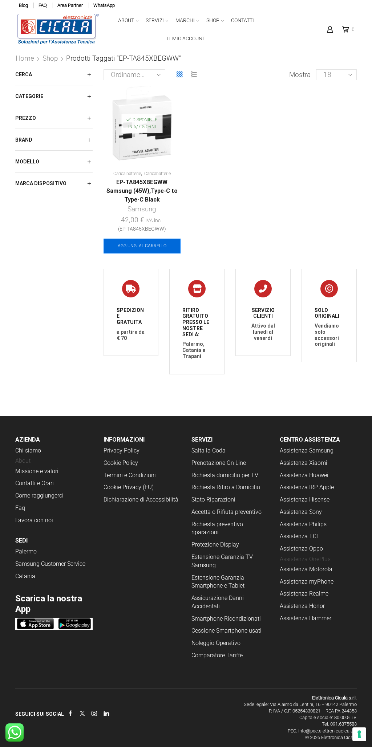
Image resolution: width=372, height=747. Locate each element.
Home (25, 58)
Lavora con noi (34, 520)
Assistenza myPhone (306, 581)
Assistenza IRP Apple (307, 487)
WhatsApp (104, 5)
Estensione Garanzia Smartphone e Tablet (217, 581)
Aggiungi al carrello (142, 245)
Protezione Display (215, 544)
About (126, 20)
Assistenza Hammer (305, 618)
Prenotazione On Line (219, 462)
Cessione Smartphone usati (226, 630)
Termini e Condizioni (130, 475)
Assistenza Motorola (306, 569)
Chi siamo (28, 450)
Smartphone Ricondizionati (226, 618)
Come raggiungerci (39, 495)
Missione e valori (36, 471)
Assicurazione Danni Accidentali (217, 602)
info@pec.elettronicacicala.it (327, 731)
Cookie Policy (121, 462)
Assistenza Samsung (306, 450)
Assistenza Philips (303, 524)
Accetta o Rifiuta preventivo (226, 511)
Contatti (242, 20)
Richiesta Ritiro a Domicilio (225, 487)
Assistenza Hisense (304, 499)
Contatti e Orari (34, 483)
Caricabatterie (157, 173)
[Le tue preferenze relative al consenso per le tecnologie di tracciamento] (359, 734)
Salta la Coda (208, 450)
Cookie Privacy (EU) (129, 487)
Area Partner (70, 5)
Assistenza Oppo (301, 548)
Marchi (185, 20)
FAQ (43, 5)
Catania (25, 576)
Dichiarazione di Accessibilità (141, 499)
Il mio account (186, 38)
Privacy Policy (122, 450)
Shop (212, 20)
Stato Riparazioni (213, 499)
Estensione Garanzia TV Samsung (222, 561)
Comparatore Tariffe (217, 655)
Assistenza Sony (301, 511)
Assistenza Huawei (304, 475)
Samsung (142, 209)
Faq (20, 507)
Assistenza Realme (304, 593)
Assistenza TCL (299, 536)
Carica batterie (127, 173)
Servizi (155, 20)
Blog (23, 5)
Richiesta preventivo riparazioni (217, 528)
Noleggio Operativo (215, 643)
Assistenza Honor (302, 605)
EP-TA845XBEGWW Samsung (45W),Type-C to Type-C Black (142, 191)
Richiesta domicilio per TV (224, 475)
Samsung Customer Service (50, 563)
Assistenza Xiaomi (303, 462)
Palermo (26, 551)
